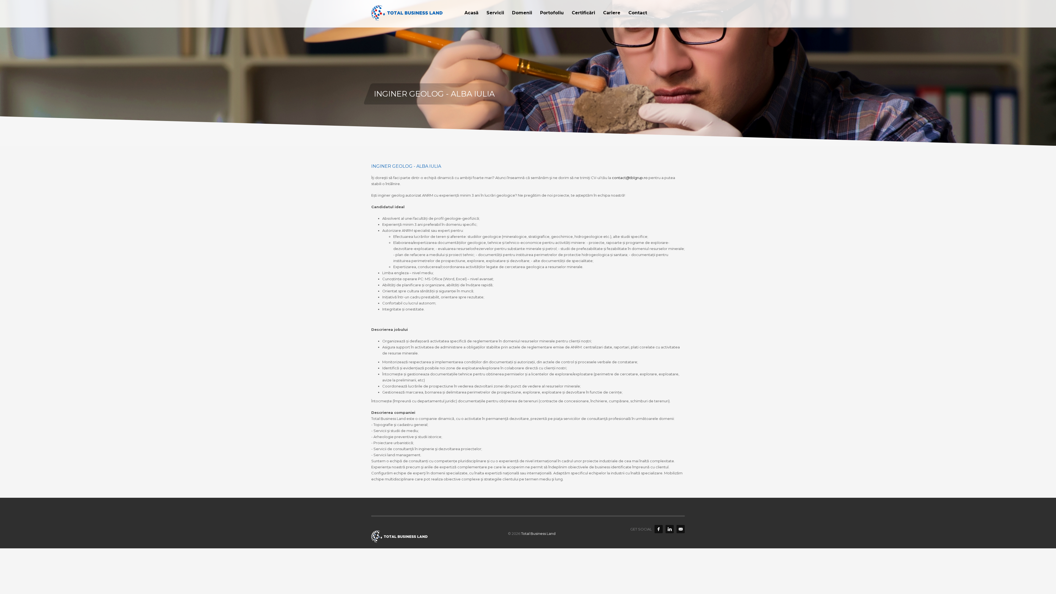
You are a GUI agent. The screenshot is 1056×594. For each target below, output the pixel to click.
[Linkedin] (670, 529)
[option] (528, 73)
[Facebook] (658, 529)
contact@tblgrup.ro (630, 177)
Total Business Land (538, 533)
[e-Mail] (680, 529)
